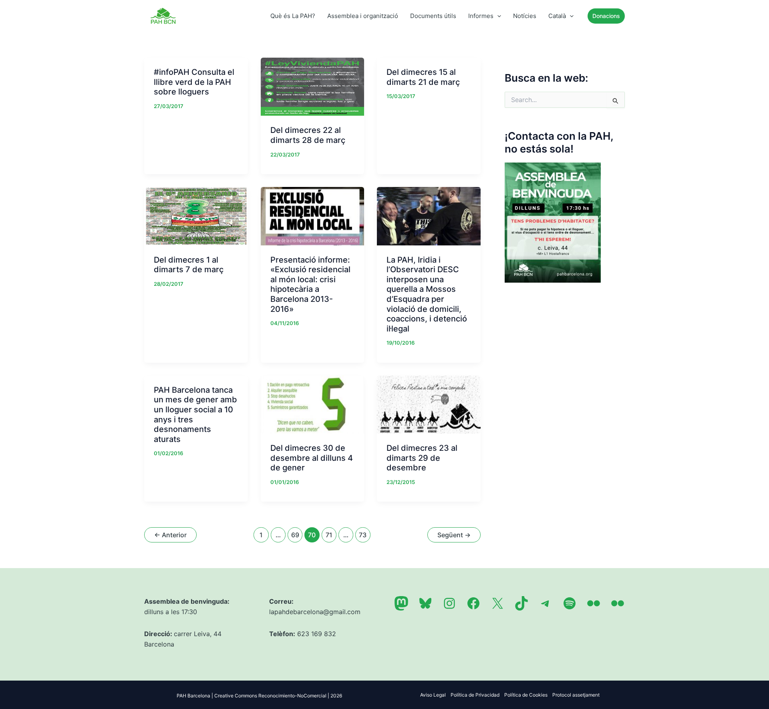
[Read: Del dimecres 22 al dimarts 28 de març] (312, 86)
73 (362, 535)
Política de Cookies (526, 695)
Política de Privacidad (475, 695)
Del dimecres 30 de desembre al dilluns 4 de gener (311, 457)
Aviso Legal (433, 695)
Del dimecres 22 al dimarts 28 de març (307, 135)
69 (295, 535)
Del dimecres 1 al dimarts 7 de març (188, 265)
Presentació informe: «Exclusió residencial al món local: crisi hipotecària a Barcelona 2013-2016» (310, 284)
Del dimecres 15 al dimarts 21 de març (423, 77)
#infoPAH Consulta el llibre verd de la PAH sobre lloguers (194, 81)
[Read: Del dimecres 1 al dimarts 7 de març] (196, 215)
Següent (454, 535)
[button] (497, 16)
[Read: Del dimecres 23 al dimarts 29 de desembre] (429, 404)
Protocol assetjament (576, 695)
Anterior (170, 535)
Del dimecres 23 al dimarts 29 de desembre (422, 457)
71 (329, 535)
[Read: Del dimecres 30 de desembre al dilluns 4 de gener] (312, 404)
